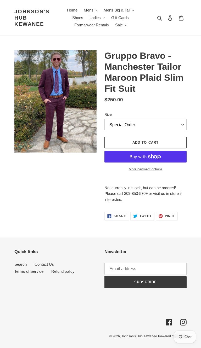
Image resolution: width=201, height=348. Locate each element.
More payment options (146, 169)
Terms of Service (28, 271)
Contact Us (44, 264)
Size (108, 114)
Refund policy (63, 271)
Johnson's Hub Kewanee (31, 18)
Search (20, 264)
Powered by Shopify (172, 336)
